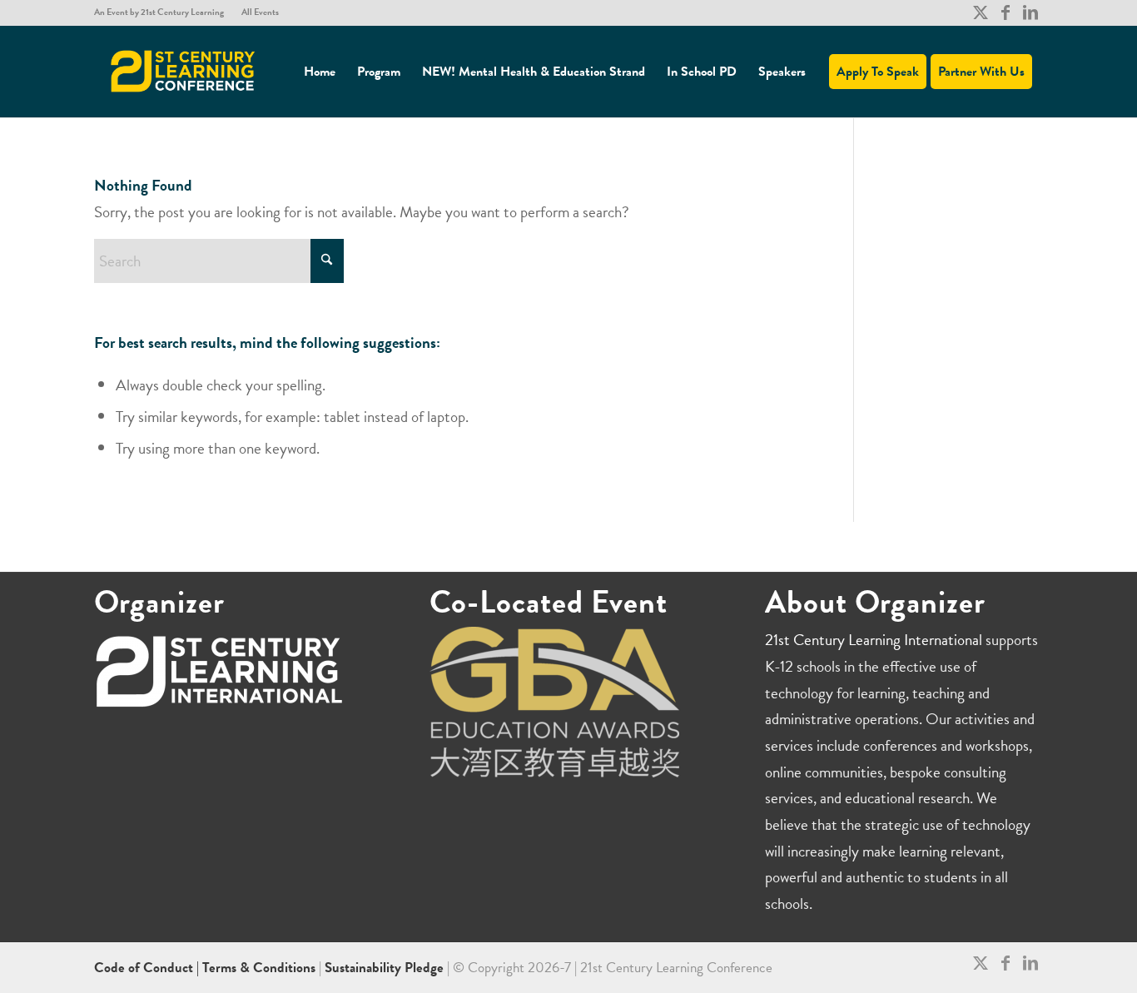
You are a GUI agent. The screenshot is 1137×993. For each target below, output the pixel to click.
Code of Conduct (145, 967)
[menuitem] (163, 12)
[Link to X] (980, 12)
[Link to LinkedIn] (1030, 12)
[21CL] (183, 71)
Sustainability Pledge (386, 967)
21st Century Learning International (873, 640)
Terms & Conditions (258, 967)
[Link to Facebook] (1005, 12)
